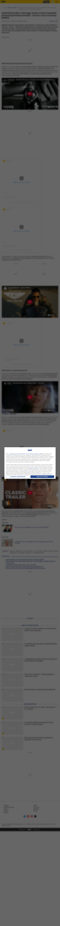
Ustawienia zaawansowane (17, 476)
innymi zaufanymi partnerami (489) (34, 453)
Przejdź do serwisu (42, 476)
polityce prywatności (33, 468)
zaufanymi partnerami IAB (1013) (17, 453)
